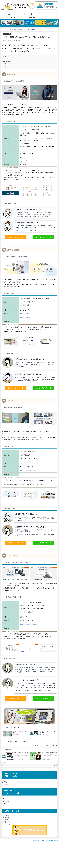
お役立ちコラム (11, 17)
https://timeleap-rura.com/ (27, 470)
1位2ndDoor (7, 61)
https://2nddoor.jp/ (25, 161)
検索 (3, 762)
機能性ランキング (7, 817)
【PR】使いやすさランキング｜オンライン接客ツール (18, 741)
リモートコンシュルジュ (8, 799)
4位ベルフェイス (8, 67)
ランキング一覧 (28, 14)
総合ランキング (6, 824)
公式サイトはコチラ (14, 237)
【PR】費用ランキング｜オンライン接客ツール (43, 745)
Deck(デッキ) (5, 801)
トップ (8, 14)
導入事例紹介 (5, 822)
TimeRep (4, 805)
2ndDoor (4, 781)
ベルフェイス (5, 784)
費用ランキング (6, 819)
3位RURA (6, 65)
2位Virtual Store (8, 63)
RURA (4, 798)
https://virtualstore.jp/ (26, 317)
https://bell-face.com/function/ (28, 624)
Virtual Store (5, 782)
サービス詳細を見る (42, 237)
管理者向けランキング (8, 821)
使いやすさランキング (8, 815)
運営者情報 (32, 17)
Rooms (4, 803)
